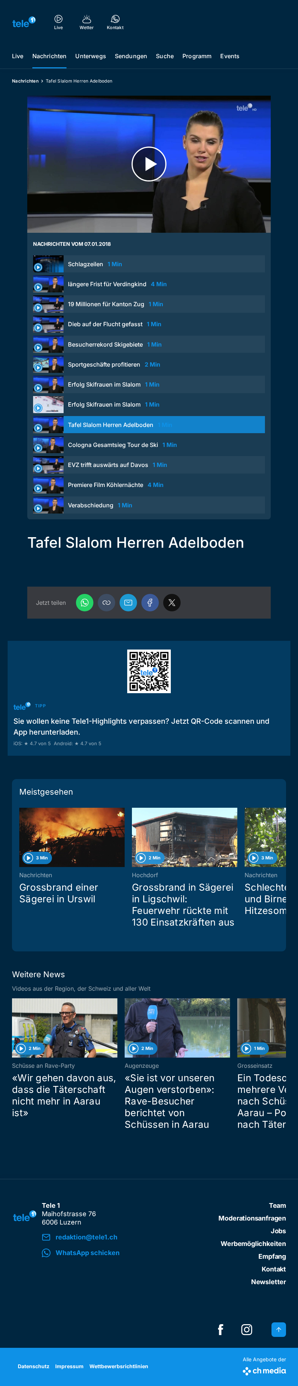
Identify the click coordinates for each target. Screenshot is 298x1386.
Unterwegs (90, 56)
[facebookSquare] (220, 1329)
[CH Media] (264, 1370)
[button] (106, 602)
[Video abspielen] (149, 164)
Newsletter (268, 1282)
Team (277, 1205)
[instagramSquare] (246, 1329)
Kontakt (274, 1269)
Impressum (69, 1366)
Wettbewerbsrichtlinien (118, 1366)
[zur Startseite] (24, 22)
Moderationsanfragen (252, 1218)
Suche (165, 56)
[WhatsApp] (84, 602)
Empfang (272, 1256)
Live (18, 56)
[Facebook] (150, 602)
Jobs (278, 1231)
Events (229, 56)
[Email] (128, 602)
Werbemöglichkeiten (253, 1243)
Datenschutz (33, 1366)
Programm (197, 56)
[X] (172, 602)
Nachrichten (49, 56)
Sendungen (131, 56)
